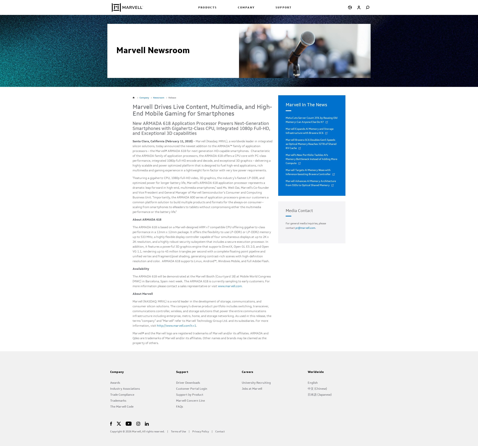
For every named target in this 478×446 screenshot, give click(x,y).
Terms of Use (178, 432)
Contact (220, 432)
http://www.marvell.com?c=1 (176, 325)
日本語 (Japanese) (320, 394)
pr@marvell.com (305, 228)
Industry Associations (125, 388)
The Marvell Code (122, 406)
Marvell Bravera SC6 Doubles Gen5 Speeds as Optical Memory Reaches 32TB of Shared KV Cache (311, 144)
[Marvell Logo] (125, 7)
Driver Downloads (188, 382)
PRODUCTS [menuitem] (207, 8)
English (313, 382)
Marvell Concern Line (190, 400)
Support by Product (189, 394)
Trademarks (118, 400)
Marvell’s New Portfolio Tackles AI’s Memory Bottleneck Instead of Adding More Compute (311, 159)
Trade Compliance (122, 394)
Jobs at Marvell (252, 388)
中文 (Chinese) (317, 388)
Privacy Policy (200, 432)
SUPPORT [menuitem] (284, 8)
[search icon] (368, 7)
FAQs (179, 406)
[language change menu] (350, 7)
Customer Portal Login (191, 388)
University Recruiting (256, 382)
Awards (115, 382)
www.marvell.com (230, 286)
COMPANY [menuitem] (246, 8)
